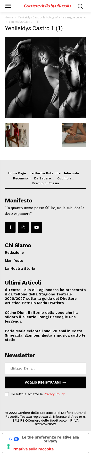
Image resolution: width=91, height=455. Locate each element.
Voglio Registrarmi (43, 382)
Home (9, 17)
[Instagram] (23, 227)
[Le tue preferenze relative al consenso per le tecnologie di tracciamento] (8, 446)
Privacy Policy (54, 394)
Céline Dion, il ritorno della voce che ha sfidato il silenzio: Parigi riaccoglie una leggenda (41, 317)
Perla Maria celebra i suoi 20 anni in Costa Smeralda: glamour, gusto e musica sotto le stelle (45, 335)
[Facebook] (10, 227)
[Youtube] (36, 227)
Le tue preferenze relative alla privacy (50, 439)
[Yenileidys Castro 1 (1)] (45, 118)
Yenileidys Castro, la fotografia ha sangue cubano (52, 17)
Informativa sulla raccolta (30, 449)
